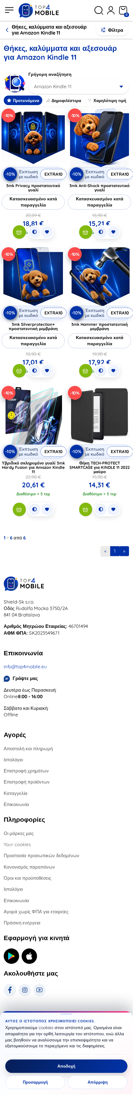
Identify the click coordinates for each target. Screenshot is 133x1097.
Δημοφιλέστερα (66, 100)
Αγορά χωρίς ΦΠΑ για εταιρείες (36, 912)
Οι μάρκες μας (19, 833)
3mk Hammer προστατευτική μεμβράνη (99, 326)
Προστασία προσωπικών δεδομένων (41, 855)
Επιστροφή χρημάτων (26, 771)
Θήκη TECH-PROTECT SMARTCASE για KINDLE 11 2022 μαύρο (99, 467)
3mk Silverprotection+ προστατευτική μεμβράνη (33, 326)
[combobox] (78, 86)
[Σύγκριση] (34, 232)
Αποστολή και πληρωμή (28, 748)
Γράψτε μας (25, 678)
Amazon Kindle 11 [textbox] (53, 86)
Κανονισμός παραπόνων (29, 867)
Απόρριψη (98, 1082)
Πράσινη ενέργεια (22, 923)
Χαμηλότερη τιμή (110, 100)
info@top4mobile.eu (25, 666)
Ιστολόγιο (13, 760)
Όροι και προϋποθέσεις (27, 878)
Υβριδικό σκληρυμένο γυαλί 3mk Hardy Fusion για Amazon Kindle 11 (33, 467)
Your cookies (17, 844)
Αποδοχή (66, 1066)
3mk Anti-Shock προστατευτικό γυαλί (99, 187)
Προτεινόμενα (26, 100)
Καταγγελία (15, 793)
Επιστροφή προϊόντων (27, 782)
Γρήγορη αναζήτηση (50, 74)
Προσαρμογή (35, 1082)
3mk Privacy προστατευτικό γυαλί (33, 187)
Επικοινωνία (16, 804)
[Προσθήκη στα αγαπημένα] (47, 232)
